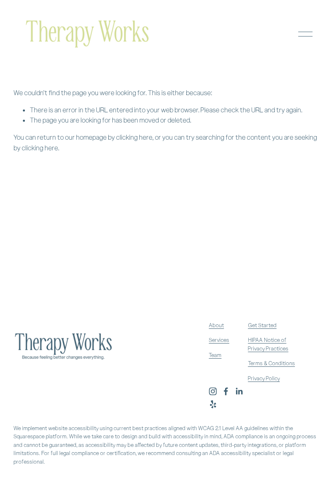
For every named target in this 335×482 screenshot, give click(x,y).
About (216, 325)
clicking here (134, 137)
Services (219, 340)
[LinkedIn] (239, 391)
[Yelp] (213, 404)
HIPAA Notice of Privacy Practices (268, 344)
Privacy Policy (264, 378)
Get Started (262, 325)
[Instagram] (213, 391)
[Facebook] (226, 391)
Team (215, 355)
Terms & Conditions (271, 363)
